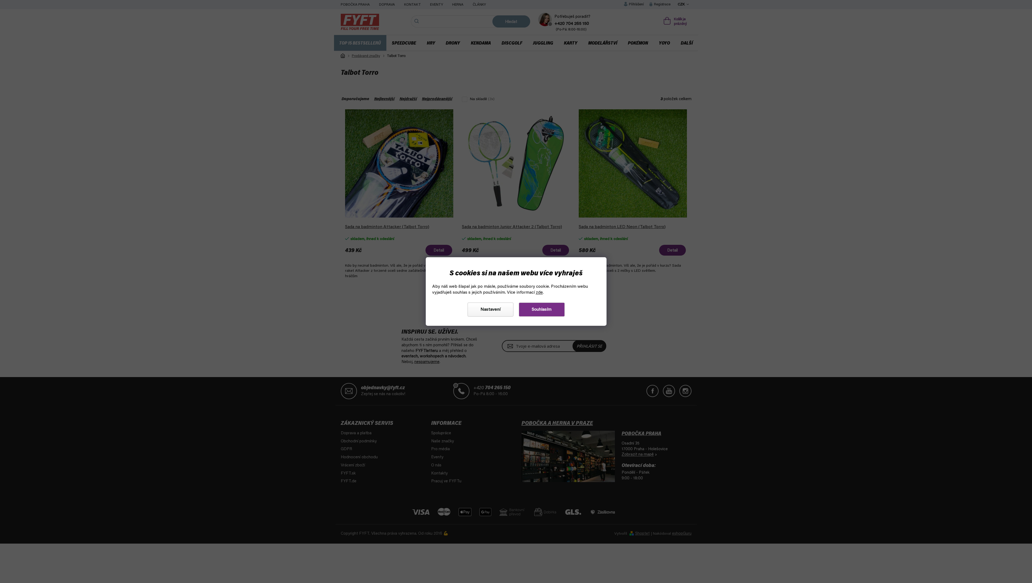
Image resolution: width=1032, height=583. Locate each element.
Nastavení (490, 309)
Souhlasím (541, 309)
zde (539, 292)
